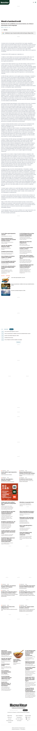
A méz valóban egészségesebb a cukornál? (18, 277)
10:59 (3, 339)
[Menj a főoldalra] (5, 2)
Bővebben (18, 342)
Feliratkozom (25, 710)
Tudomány (4, 294)
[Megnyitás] (35, 2)
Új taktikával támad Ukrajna (9, 337)
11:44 (2, 333)
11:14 (2, 337)
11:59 (2, 331)
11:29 (2, 335)
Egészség (4, 281)
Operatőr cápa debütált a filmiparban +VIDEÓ (18, 290)
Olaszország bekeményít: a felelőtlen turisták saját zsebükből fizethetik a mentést (22, 284)
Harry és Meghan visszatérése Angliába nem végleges (13, 339)
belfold (11, 329)
